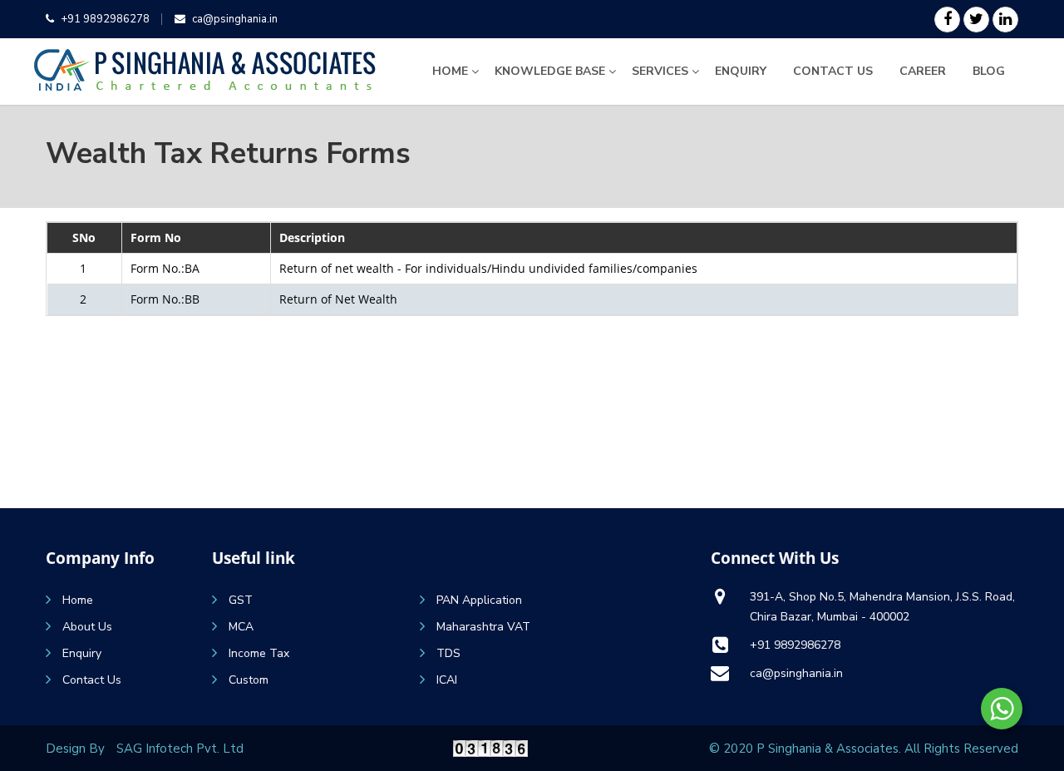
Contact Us (833, 71)
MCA (241, 627)
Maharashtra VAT (483, 627)
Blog (989, 71)
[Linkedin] (1005, 19)
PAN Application (479, 600)
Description (312, 237)
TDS (448, 653)
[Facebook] (947, 19)
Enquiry (740, 71)
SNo (84, 237)
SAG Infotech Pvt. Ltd (180, 748)
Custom (248, 680)
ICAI (446, 680)
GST (241, 600)
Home (450, 71)
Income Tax (259, 653)
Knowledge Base (550, 71)
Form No (156, 237)
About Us (87, 627)
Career (922, 71)
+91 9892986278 (105, 19)
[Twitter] (976, 19)
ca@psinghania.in (235, 19)
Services (660, 71)
